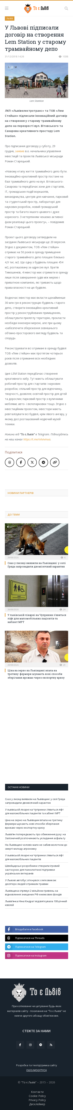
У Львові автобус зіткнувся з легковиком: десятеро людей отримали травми (30, 882)
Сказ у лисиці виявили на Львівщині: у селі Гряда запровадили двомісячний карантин (37, 564)
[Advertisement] (39, 477)
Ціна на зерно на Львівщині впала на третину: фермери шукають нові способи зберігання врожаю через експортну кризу (36, 674)
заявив (19, 151)
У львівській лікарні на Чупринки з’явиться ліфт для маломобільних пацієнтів (34, 857)
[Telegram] (41, 1045)
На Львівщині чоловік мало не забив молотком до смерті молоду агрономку (36, 846)
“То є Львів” (28, 1082)
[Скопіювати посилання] (54, 462)
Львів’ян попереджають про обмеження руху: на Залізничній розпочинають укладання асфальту (35, 836)
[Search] (66, 8)
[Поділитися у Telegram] (43, 462)
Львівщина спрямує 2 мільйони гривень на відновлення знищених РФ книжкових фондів (33, 892)
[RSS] (51, 1045)
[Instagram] (30, 1045)
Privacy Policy (37, 1100)
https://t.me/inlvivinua (36, 439)
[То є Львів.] (36, 7)
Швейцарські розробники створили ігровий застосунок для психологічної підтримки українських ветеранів (32, 869)
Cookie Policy (37, 1096)
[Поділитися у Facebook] (21, 462)
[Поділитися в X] (32, 462)
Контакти (37, 1092)
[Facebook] (20, 1045)
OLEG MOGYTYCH (36, 1070)
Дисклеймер (37, 1104)
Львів (9, 18)
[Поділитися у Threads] (9, 462)
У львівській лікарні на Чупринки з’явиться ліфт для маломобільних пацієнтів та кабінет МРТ (37, 618)
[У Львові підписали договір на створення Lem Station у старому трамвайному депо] (36, 81)
